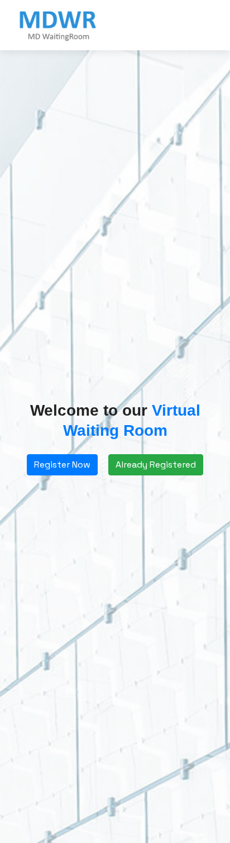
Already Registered (156, 464)
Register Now (62, 464)
